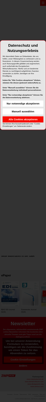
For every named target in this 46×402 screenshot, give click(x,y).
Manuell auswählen (23, 111)
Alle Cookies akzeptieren (23, 119)
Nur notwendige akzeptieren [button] (23, 103)
